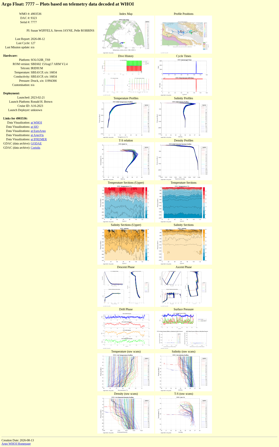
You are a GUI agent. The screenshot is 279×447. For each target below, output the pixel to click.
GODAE (36, 143)
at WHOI (36, 122)
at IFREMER (39, 139)
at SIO (35, 126)
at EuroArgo (38, 131)
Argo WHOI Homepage (16, 443)
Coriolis (35, 147)
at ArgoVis (37, 135)
